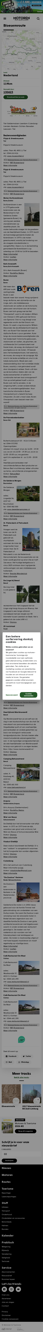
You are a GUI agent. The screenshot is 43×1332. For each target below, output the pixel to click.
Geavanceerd (12, 695)
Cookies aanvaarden (28, 695)
